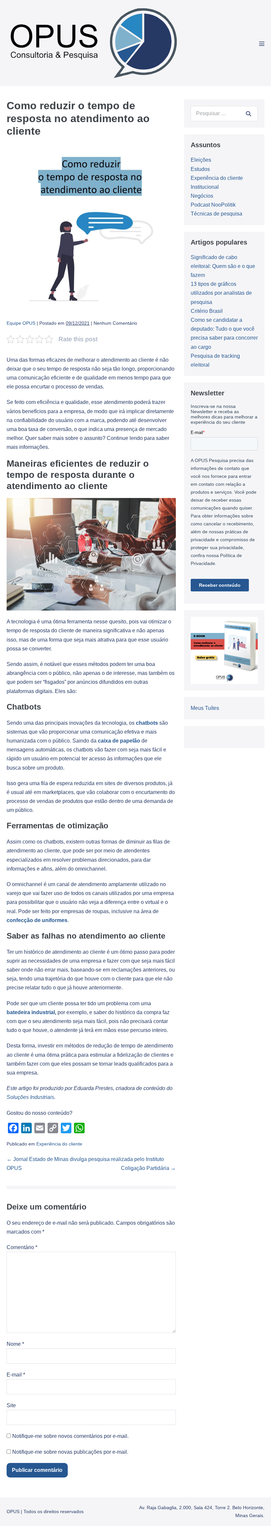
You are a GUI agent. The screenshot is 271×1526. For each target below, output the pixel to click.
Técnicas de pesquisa (216, 213)
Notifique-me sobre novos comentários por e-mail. (70, 1436)
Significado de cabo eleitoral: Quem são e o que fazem (223, 266)
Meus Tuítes (205, 708)
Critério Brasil (207, 311)
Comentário (22, 1247)
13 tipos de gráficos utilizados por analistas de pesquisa (221, 293)
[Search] (248, 113)
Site (11, 1405)
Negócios (202, 196)
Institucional (205, 187)
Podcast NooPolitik (213, 205)
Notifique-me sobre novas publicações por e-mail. (70, 1452)
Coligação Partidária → (148, 1168)
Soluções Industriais (30, 1097)
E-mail (16, 1374)
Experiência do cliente (59, 1143)
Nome (15, 1344)
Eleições (201, 160)
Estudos (200, 169)
